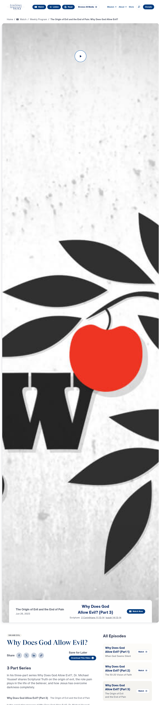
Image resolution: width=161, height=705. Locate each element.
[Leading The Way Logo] (16, 7)
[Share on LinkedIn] (34, 655)
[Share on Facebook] (19, 655)
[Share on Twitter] (26, 655)
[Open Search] (139, 7)
